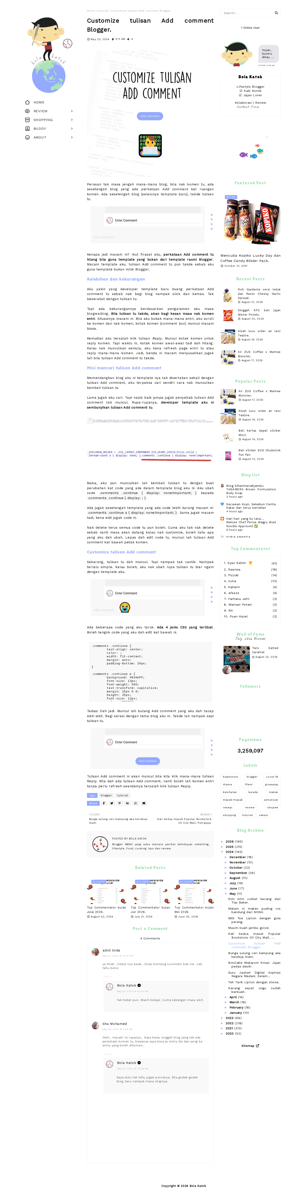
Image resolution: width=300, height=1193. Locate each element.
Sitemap (248, 1045)
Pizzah (233, 575)
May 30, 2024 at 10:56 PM (132, 1068)
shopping (229, 815)
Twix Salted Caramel (265, 650)
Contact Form (248, 107)
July (233, 883)
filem (249, 784)
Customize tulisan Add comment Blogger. (254, 945)
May (233, 893)
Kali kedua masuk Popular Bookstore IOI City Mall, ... (254, 935)
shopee (272, 807)
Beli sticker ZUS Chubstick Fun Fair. (260, 452)
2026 (230, 841)
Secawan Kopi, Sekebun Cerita (251, 504)
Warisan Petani (240, 604)
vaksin (263, 815)
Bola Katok (137, 838)
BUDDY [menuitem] (40, 128)
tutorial (103, 10)
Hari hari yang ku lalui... (245, 518)
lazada (253, 792)
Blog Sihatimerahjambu (245, 485)
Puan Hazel (239, 616)
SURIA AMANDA (238, 537)
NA (230, 610)
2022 (230, 1023)
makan (273, 792)
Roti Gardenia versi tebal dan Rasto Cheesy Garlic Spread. (259, 294)
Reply (108, 976)
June (234, 888)
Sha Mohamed (115, 1024)
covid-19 (272, 776)
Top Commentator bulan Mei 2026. (194, 910)
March (235, 1002)
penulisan (271, 799)
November (238, 862)
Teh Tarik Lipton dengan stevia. (254, 982)
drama (227, 784)
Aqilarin (234, 587)
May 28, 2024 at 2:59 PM (118, 1029)
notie (232, 581)
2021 (230, 1028)
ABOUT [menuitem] (40, 137)
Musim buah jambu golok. (249, 928)
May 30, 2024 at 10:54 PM (132, 991)
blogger (106, 795)
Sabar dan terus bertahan (246, 507)
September (239, 873)
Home (91, 10)
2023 (230, 1018)
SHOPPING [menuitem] (43, 120)
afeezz (233, 593)
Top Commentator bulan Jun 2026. (150, 910)
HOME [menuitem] (39, 102)
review (250, 807)
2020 (230, 1033)
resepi (227, 807)
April (234, 997)
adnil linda (112, 950)
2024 (230, 851)
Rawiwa (234, 569)
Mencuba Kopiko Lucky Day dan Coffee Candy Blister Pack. (250, 258)
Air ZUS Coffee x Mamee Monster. (260, 393)
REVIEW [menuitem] (41, 111)
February (237, 1007)
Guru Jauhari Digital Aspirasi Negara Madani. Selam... (254, 974)
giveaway (271, 784)
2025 (230, 846)
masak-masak (233, 799)
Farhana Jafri (238, 599)
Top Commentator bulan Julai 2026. (106, 910)
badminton (230, 776)
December (238, 857)
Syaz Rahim (237, 563)
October (237, 867)
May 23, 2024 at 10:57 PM (118, 956)
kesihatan (230, 792)
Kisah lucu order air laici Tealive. (260, 413)
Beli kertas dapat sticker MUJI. (260, 433)
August (236, 878)
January (236, 1012)
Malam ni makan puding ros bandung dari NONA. (254, 910)
